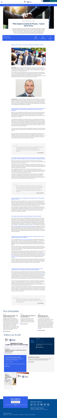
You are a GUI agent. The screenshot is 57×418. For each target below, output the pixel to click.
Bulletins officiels (5, 414)
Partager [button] (50, 38)
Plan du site (10, 414)
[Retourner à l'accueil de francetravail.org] (30, 2)
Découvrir (31, 361)
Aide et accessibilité (32, 414)
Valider (8, 366)
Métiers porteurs (39, 409)
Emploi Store (45, 409)
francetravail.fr (33, 409)
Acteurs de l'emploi (7, 37)
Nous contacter (21, 414)
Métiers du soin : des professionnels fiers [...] (43, 316)
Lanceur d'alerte (26, 414)
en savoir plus (8, 381)
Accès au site (16, 401)
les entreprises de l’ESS (15, 256)
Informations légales (15, 414)
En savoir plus (7, 331)
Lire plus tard (43, 38)
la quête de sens (42, 273)
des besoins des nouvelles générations (26, 239)
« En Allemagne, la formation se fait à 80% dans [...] (28, 316)
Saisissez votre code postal (9, 361)
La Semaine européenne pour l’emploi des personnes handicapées (24, 226)
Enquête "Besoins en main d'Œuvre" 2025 (8, 376)
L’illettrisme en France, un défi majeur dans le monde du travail (15, 350)
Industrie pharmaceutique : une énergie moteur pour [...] (10, 316)
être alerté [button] (36, 38)
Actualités (7, 5)
